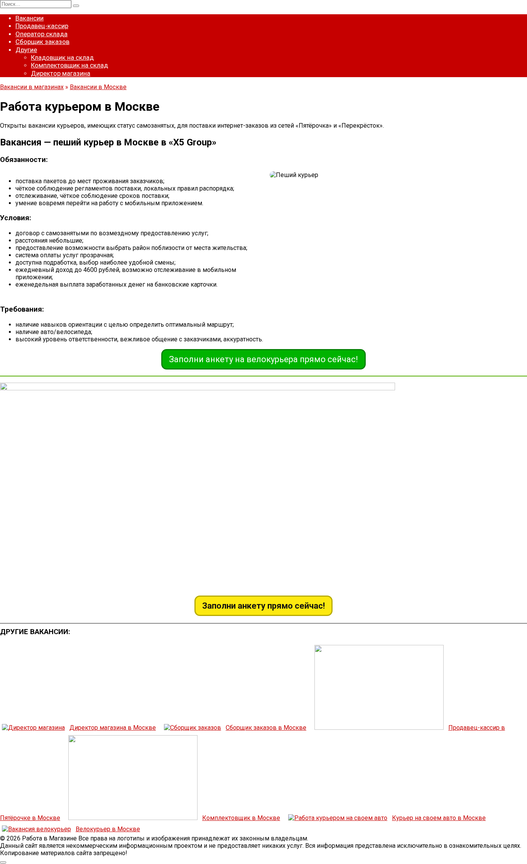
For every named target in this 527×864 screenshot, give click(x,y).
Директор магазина (60, 73)
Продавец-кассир (41, 26)
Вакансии (29, 18)
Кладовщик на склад (62, 57)
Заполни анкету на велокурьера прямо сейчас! (263, 359)
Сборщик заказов (42, 42)
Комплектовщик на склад (69, 65)
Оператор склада (41, 34)
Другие (26, 50)
